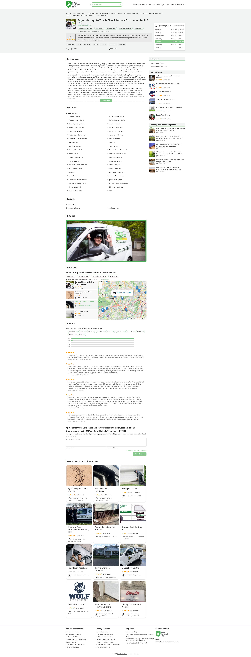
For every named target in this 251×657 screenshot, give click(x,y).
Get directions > (105, 279)
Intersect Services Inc (103, 647)
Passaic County (116, 13)
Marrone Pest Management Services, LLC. (122, 292)
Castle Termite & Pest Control (105, 639)
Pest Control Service (72, 647)
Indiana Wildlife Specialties (105, 634)
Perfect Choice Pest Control (104, 642)
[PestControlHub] (73, 4)
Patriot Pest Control (163, 93)
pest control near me (175, 4)
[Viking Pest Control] (133, 475)
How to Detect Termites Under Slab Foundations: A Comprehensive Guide (168, 169)
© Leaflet (126, 319)
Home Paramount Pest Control (167, 85)
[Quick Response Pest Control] (79, 475)
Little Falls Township (131, 13)
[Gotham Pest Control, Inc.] (133, 514)
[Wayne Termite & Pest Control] (106, 514)
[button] (142, 300)
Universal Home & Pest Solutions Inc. (108, 644)
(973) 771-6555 (73, 49)
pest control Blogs (156, 4)
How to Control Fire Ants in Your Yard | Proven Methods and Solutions (169, 146)
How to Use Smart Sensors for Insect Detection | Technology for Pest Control (169, 138)
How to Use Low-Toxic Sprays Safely (137, 643)
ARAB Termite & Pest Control (75, 637)
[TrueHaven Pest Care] (79, 555)
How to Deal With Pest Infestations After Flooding (140, 635)
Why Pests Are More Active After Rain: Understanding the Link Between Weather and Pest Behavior (170, 154)
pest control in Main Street (151, 13)
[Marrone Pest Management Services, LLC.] (79, 514)
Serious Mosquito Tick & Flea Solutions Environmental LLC (87, 16)
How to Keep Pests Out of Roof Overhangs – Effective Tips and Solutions (170, 130)
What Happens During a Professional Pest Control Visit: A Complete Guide (140, 639)
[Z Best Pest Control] (133, 555)
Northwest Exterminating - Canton (169, 109)
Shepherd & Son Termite (165, 101)
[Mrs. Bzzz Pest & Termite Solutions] (106, 591)
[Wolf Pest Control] (79, 591)
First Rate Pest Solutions (73, 634)
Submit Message (140, 454)
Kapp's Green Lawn (72, 642)
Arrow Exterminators (72, 632)
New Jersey (104, 13)
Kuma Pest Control (163, 117)
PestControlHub (140, 4)
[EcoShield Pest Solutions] (106, 475)
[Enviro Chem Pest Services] (106, 555)
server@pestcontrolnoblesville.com (166, 642)
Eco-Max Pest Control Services (105, 637)
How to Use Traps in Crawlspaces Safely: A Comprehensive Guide (170, 161)
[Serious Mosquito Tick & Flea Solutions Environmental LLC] (72, 25)
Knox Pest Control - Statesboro (76, 639)
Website (114, 49)
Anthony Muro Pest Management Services (168, 77)
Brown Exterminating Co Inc (75, 644)
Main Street (138, 28)
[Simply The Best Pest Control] (133, 591)
